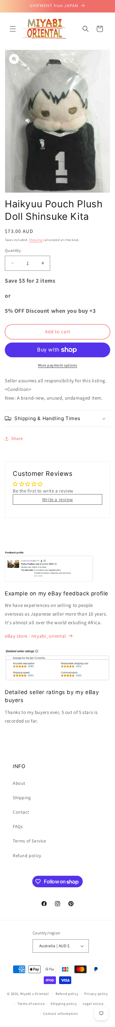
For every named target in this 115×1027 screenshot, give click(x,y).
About (19, 783)
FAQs (18, 826)
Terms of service (31, 1003)
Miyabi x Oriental (34, 993)
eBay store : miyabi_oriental (35, 636)
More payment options (57, 365)
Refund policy (27, 855)
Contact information (60, 1013)
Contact (21, 812)
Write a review (57, 499)
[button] (13, 29)
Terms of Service (29, 841)
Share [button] (17, 438)
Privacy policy (96, 993)
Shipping (35, 240)
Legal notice (93, 1003)
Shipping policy (63, 1003)
